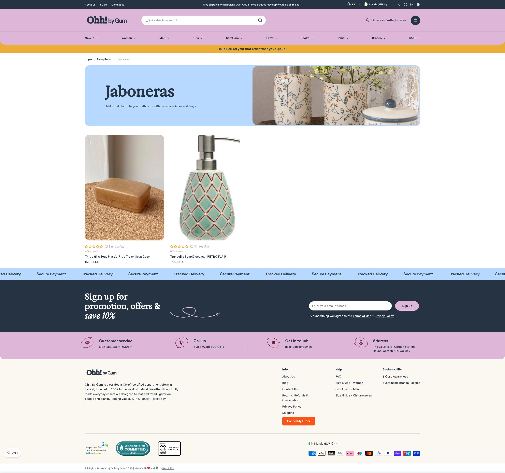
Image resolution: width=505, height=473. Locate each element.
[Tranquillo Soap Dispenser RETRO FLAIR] (210, 188)
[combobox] (203, 20)
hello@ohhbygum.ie (298, 347)
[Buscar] (260, 20)
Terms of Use (362, 316)
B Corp (103, 4)
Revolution (168, 468)
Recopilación (104, 59)
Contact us (117, 4)
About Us (90, 4)
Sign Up (407, 306)
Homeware (176, 251)
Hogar (88, 59)
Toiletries (91, 251)
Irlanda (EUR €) (378, 4)
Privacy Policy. (384, 316)
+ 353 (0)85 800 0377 (209, 347)
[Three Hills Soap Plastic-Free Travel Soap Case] (124, 188)
